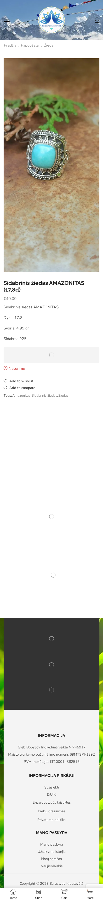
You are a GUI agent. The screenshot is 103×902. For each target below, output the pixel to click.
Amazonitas (21, 395)
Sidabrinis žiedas (44, 395)
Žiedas (63, 395)
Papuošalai (30, 45)
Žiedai (49, 45)
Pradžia (10, 45)
